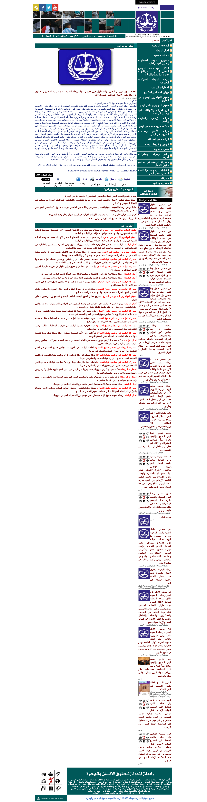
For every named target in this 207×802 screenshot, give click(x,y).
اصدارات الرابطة (160, 87)
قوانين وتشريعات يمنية (157, 144)
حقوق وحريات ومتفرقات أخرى (120, 789)
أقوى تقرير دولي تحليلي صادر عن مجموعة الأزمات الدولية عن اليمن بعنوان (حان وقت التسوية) (92, 214)
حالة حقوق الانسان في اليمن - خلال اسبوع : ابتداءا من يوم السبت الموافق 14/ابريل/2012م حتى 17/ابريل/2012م (156, 420)
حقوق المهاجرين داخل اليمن (154, 105)
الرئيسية (112, 36)
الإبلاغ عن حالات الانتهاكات (67, 36)
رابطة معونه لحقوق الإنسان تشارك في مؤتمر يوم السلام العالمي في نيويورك (88, 384)
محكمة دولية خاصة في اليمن (154, 126)
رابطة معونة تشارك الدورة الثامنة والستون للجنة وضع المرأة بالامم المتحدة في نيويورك (83, 278)
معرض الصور (88, 36)
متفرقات (164, 178)
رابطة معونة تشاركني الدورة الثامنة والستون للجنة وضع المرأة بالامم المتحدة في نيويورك (82, 274)
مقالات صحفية (161, 55)
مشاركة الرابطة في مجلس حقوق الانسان (88, 789)
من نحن (101, 36)
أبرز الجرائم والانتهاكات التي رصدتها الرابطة (100, 784)
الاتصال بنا (46, 36)
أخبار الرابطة (162, 50)
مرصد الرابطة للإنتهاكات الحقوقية (128, 782)
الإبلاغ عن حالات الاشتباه (113, 793)
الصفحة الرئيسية (160, 45)
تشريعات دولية (161, 149)
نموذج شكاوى (165, 517)
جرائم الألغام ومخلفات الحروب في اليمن (108, 786)
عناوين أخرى (126, 225)
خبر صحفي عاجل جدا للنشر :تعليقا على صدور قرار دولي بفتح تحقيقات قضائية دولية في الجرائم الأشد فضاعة (160, 275)
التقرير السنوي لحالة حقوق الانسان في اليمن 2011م (160, 685)
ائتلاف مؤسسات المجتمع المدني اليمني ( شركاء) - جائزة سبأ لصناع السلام (153, 71)
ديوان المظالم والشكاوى (156, 92)
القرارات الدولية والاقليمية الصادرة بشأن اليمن (132, 791)
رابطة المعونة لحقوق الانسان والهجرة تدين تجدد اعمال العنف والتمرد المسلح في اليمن (160, 576)
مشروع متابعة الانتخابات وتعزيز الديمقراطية (124, 780)
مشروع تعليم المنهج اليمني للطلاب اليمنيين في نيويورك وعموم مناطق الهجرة (100, 196)
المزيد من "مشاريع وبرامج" (118, 189)
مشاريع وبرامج (161, 183)
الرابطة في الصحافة (158, 139)
